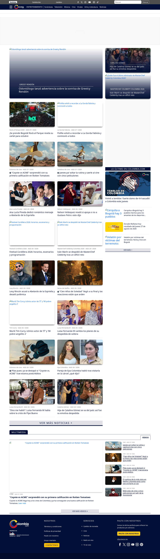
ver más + (128, 250)
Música (67, 7)
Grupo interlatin (50, 540)
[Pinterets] (141, 544)
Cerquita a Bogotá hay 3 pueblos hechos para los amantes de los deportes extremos (134, 214)
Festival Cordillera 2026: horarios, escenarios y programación (31, 253)
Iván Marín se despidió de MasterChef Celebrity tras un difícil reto (127, 93)
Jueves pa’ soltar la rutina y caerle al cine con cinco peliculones (78, 174)
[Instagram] (85, 2)
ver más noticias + (56, 423)
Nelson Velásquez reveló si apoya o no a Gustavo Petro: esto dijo (77, 214)
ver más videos (80, 511)
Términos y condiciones (52, 526)
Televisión (58, 7)
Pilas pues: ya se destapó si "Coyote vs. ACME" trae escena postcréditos (29, 372)
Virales (80, 7)
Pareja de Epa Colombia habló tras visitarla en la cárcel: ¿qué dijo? (78, 372)
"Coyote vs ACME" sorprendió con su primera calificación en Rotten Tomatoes (29, 174)
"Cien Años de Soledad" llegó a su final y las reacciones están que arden (80, 293)
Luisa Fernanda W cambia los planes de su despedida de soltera (78, 332)
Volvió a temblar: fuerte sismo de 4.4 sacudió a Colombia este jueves (127, 200)
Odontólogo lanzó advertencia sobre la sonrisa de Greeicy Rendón (54, 90)
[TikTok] (98, 2)
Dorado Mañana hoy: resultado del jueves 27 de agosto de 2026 (134, 226)
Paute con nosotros (51, 536)
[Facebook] (78, 2)
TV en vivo (87, 545)
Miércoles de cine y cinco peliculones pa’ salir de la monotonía (133, 493)
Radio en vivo (88, 540)
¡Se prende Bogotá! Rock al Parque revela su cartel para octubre (31, 134)
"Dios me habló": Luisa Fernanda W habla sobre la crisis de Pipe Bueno (29, 412)
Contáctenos (51, 545)
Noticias (13, 2)
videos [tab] (145, 437)
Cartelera (59, 2)
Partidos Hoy (36, 2)
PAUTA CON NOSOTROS (129, 533)
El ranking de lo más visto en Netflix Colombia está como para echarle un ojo (134, 481)
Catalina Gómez (117, 63)
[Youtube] (89, 2)
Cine (73, 7)
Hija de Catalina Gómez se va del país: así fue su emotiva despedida (127, 67)
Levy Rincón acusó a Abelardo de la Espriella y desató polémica (32, 293)
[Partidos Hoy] (94, 2)
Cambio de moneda (90, 526)
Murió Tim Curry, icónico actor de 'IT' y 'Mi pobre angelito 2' (30, 332)
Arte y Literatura (91, 7)
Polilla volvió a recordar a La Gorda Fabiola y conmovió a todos (79, 134)
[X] (82, 2)
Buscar (145, 2)
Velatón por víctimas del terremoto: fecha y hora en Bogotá (135, 239)
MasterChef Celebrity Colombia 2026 (127, 89)
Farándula (48, 7)
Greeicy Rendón (26, 84)
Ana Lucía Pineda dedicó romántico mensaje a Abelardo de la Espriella (31, 214)
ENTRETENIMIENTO (35, 7)
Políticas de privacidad (52, 531)
